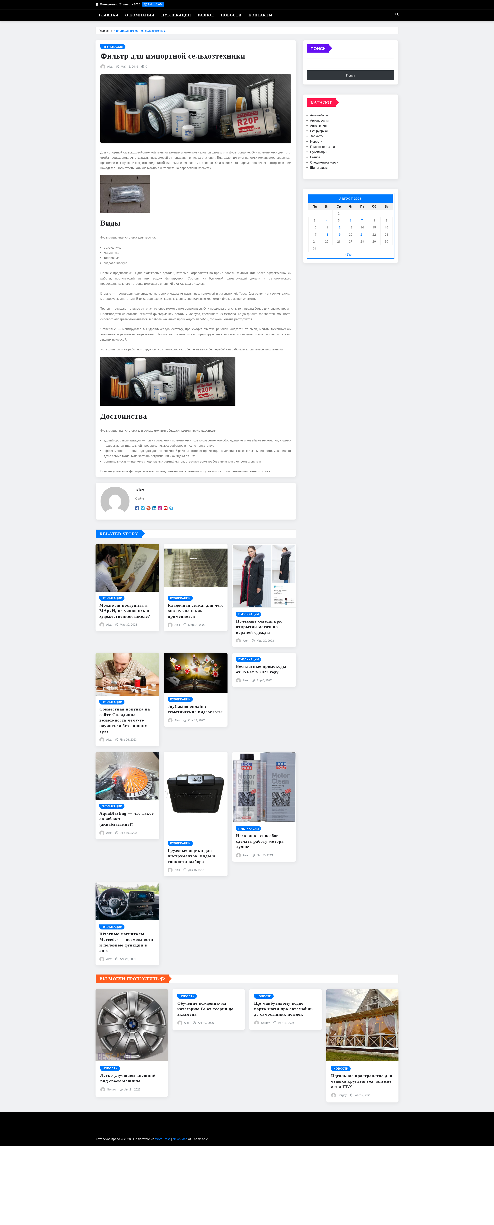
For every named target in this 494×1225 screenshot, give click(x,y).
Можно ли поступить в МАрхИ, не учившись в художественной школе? (124, 611)
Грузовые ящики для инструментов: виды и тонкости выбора (191, 856)
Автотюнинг (318, 125)
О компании (139, 15)
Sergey (111, 1089)
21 (362, 234)
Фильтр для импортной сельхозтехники (140, 30)
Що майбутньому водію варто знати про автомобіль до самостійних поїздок (283, 1009)
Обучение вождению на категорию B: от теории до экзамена (205, 1009)
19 (339, 234)
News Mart (180, 1139)
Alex (110, 66)
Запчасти (316, 136)
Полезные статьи (322, 146)
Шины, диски (319, 167)
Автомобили (319, 115)
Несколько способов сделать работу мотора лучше (260, 841)
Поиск (318, 48)
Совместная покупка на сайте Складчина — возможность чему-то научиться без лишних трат (124, 720)
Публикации (176, 15)
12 (339, 227)
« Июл (348, 254)
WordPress (162, 1139)
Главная (108, 15)
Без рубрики (319, 131)
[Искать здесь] (396, 14)
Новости (231, 15)
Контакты (260, 15)
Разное (206, 15)
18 (326, 234)
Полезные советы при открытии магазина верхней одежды (259, 627)
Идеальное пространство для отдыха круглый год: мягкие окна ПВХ (361, 1081)
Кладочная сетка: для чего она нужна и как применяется (196, 611)
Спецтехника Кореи (324, 162)
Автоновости (319, 120)
